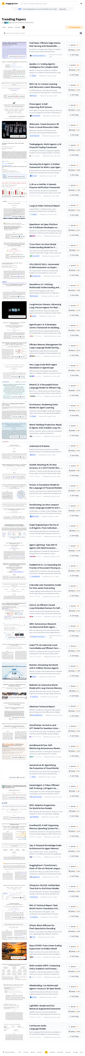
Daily (4, 27)
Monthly (17, 27)
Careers (39, 1052)
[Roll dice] (80, 33)
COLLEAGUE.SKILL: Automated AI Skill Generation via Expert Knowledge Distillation (44, 266)
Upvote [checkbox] (74, 45)
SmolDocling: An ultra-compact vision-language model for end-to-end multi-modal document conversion (45, 506)
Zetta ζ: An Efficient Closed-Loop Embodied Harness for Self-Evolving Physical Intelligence (45, 607)
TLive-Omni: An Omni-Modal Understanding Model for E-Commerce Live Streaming (42, 246)
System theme (10, 1052)
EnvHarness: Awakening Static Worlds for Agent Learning (43, 406)
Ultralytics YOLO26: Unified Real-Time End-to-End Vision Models (44, 887)
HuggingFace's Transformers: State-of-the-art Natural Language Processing (45, 867)
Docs (81, 1052)
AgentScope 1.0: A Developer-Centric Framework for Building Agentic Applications (44, 326)
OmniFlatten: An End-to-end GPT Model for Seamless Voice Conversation (43, 727)
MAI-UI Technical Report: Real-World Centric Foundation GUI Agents (43, 907)
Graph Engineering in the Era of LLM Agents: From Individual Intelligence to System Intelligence (45, 526)
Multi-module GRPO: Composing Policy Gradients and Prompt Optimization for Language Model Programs (45, 967)
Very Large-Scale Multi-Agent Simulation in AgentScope (43, 366)
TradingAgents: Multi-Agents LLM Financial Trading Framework (45, 146)
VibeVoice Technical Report (42, 706)
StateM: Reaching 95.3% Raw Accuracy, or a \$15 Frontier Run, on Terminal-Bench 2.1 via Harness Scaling (46, 466)
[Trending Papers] (23, 27)
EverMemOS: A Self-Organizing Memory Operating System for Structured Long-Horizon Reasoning (44, 827)
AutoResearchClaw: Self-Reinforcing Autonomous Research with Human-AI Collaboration (45, 747)
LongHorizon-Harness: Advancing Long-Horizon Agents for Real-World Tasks (45, 306)
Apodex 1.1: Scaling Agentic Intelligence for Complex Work (43, 65)
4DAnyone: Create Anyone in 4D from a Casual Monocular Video (44, 125)
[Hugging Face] (46, 1052)
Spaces (68, 1052)
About (33, 1052)
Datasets (60, 1052)
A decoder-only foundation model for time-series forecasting (45, 586)
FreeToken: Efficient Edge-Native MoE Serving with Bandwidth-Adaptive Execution (44, 44)
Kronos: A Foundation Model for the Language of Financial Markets (45, 486)
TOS (19, 1052)
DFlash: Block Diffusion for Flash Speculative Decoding (42, 927)
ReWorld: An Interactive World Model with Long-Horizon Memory (45, 686)
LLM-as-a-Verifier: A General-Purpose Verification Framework (44, 186)
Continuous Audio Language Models (37, 1027)
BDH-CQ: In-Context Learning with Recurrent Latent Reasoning (45, 85)
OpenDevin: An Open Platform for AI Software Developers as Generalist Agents (43, 226)
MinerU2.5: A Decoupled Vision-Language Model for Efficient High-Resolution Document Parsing (45, 386)
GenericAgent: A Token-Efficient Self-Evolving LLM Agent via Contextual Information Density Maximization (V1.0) (44, 787)
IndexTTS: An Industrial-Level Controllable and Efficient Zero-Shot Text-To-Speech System (44, 647)
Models (52, 1052)
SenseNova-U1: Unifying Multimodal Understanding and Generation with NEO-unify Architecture (44, 286)
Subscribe (62, 9)
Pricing (75, 1052)
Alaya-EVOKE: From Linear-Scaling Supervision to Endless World (45, 947)
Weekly (10, 27)
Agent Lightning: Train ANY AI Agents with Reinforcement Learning (43, 546)
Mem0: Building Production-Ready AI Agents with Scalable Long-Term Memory (45, 426)
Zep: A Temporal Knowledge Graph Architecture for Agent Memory (45, 847)
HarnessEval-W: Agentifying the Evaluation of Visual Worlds (44, 766)
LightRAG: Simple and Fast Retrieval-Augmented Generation (45, 1007)
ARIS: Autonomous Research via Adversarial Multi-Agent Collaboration (42, 625)
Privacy (25, 1052)
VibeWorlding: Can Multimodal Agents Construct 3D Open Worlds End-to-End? (45, 987)
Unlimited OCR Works (39, 446)
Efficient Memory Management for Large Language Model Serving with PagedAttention (45, 346)
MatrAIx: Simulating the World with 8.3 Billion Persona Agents (44, 666)
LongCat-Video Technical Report (44, 205)
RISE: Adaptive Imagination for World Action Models (42, 807)
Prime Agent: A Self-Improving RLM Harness (40, 105)
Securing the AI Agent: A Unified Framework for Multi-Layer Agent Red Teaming (45, 166)
